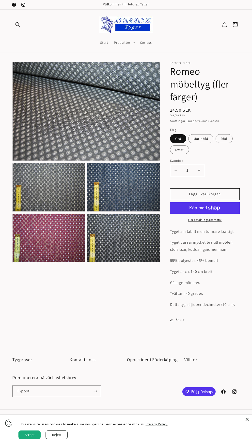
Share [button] (180, 319)
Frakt (190, 121)
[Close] (247, 419)
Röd (224, 138)
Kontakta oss (82, 359)
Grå (178, 138)
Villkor (190, 359)
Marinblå (200, 138)
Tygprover (22, 359)
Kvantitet (176, 161)
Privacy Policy (157, 424)
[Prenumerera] (95, 391)
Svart (179, 150)
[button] (17, 24)
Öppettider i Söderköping (152, 359)
